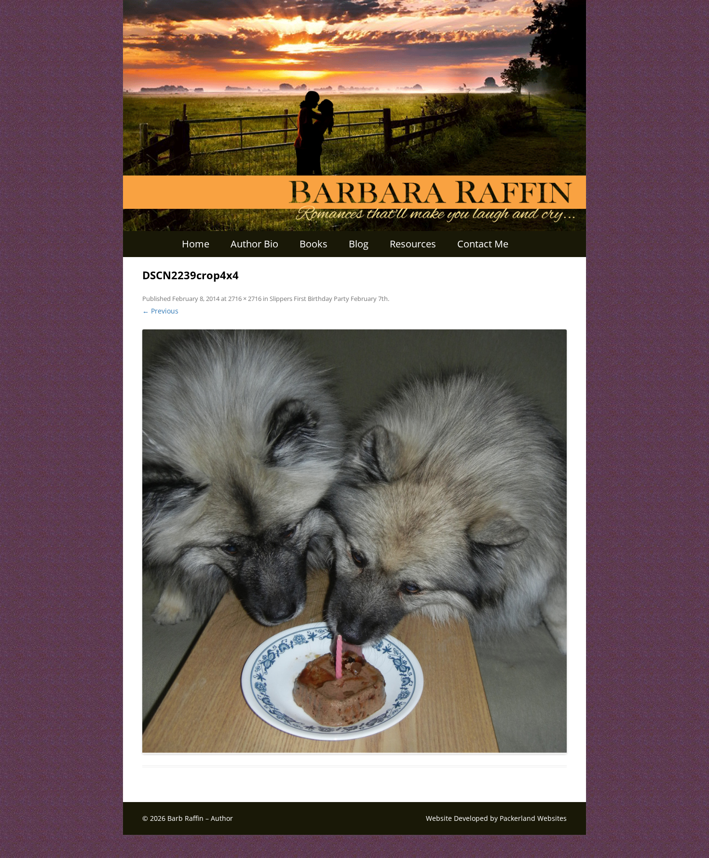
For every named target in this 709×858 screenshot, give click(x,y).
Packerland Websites (533, 818)
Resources (413, 243)
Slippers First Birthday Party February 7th (329, 298)
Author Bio (254, 243)
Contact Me (482, 243)
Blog (358, 243)
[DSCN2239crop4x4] (354, 541)
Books (313, 243)
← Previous (160, 310)
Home (195, 243)
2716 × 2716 (244, 298)
